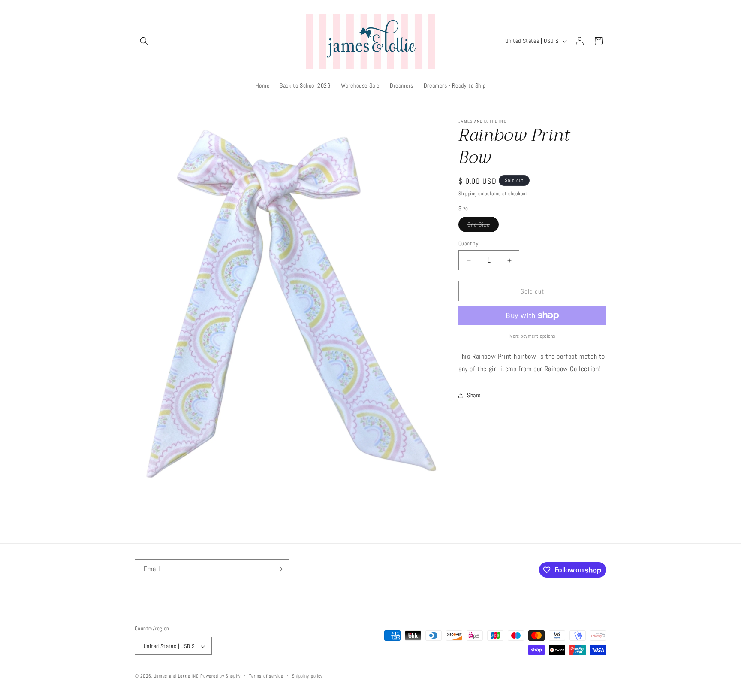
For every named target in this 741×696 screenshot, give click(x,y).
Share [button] (474, 395)
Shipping (467, 193)
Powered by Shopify (220, 676)
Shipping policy (307, 676)
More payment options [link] (532, 336)
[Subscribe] (279, 569)
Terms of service (266, 676)
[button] (144, 41)
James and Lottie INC (176, 676)
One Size (483, 226)
